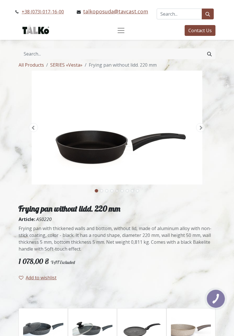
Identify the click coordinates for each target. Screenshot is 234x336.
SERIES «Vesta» (66, 65)
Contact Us (200, 30)
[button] (33, 127)
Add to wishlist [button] (41, 277)
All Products (31, 65)
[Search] (208, 14)
